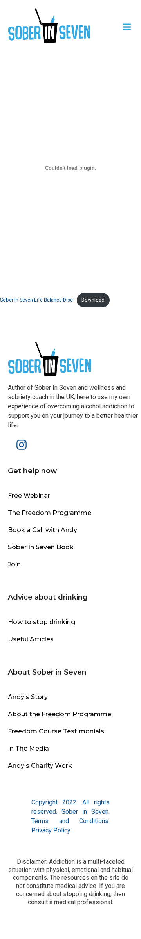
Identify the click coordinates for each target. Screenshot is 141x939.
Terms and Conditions (69, 821)
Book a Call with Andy (42, 530)
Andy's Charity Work (40, 765)
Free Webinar (29, 495)
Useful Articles (31, 639)
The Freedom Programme (49, 513)
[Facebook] (10, 445)
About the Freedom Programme (59, 714)
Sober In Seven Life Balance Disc (36, 300)
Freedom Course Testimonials (56, 731)
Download (93, 300)
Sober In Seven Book (41, 547)
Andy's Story (28, 697)
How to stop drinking (41, 622)
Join (14, 564)
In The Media (28, 748)
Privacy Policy (50, 830)
